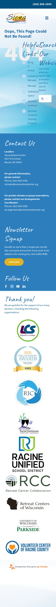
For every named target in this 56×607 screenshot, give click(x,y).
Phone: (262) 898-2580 (15, 206)
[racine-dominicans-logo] (28, 414)
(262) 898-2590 (19, 180)
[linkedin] (24, 286)
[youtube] (17, 286)
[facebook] (5, 286)
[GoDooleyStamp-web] (28, 564)
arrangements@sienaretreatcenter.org (24, 209)
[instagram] (11, 286)
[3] (28, 516)
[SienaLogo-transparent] (16, 12)
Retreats (32, 85)
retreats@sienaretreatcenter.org (21, 184)
